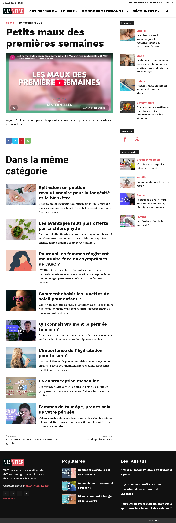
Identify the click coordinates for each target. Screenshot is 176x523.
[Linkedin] (12, 493)
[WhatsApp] (28, 141)
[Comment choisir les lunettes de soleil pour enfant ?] (21, 300)
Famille (141, 177)
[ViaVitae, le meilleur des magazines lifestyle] (13, 11)
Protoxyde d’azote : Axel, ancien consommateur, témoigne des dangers (152, 203)
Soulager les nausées (100, 439)
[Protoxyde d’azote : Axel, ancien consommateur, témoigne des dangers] (127, 199)
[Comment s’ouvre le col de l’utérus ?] (69, 473)
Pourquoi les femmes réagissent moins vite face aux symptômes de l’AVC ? (74, 259)
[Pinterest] (21, 141)
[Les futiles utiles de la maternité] (127, 221)
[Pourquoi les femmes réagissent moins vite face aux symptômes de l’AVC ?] (21, 260)
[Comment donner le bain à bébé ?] (127, 182)
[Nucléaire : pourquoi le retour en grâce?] (127, 164)
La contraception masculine (69, 381)
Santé (10, 22)
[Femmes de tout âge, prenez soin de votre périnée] (21, 413)
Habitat (142, 81)
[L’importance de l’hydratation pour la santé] (21, 357)
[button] (167, 11)
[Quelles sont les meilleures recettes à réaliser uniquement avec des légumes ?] (127, 107)
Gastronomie (145, 102)
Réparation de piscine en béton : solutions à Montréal (152, 89)
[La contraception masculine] (21, 387)
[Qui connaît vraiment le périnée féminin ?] (21, 330)
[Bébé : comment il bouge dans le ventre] (69, 499)
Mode (140, 56)
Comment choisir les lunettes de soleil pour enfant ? (74, 296)
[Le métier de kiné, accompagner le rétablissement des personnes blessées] (127, 35)
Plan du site (9, 498)
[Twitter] (15, 141)
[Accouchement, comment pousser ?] (69, 486)
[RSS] (19, 493)
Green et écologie (149, 159)
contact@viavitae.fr (36, 485)
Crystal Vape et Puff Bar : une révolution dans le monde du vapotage (141, 489)
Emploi (141, 30)
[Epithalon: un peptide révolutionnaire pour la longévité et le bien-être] (21, 194)
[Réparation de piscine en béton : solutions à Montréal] (127, 85)
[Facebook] (9, 141)
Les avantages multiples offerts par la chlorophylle (73, 226)
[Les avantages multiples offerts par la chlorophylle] (21, 229)
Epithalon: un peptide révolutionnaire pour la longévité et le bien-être (74, 193)
